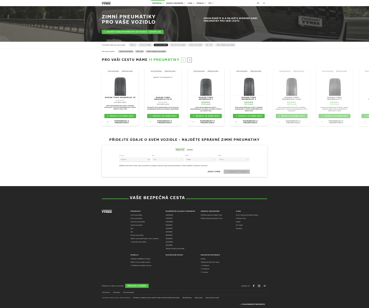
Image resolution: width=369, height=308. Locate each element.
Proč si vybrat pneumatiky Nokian (247, 215)
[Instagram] (259, 286)
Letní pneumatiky (145, 45)
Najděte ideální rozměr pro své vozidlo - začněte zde (134, 32)
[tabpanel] (184, 164)
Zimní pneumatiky (136, 218)
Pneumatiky (157, 3)
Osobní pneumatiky (195, 45)
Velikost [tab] (190, 150)
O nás (190, 3)
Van (131, 232)
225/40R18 (169, 222)
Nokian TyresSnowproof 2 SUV (291, 98)
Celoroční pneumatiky (178, 45)
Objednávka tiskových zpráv (210, 262)
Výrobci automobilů (136, 235)
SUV (131, 228)
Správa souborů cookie (212, 297)
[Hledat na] (264, 3)
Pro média (239, 225)
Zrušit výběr (214, 172)
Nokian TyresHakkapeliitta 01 (163, 98)
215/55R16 (169, 245)
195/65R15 (169, 225)
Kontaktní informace (210, 255)
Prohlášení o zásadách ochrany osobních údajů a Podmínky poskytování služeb (156, 297)
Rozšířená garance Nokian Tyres (211, 215)
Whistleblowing (187, 297)
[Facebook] (253, 286)
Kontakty (239, 228)
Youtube (205, 272)
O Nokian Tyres (241, 218)
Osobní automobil (136, 225)
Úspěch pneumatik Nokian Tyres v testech (144, 238)
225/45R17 (169, 218)
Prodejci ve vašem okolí (122, 116)
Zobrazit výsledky (238, 172)
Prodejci (200, 3)
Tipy (210, 3)
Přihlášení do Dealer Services (141, 265)
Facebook (205, 269)
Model (187, 155)
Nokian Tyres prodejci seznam (140, 262)
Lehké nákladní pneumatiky (225, 45)
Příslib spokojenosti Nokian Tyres (211, 218)
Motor (220, 155)
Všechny (133, 45)
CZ (258, 3)
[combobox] (135, 159)
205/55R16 (169, 215)
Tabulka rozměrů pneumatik (175, 248)
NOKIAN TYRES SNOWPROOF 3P (120, 97)
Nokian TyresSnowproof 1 (206, 98)
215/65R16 (169, 232)
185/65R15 (169, 235)
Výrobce (121, 155)
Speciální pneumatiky (139, 242)
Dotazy (203, 259)
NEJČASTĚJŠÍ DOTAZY (174, 255)
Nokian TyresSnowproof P (334, 98)
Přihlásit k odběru (137, 286)
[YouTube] (264, 286)
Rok (153, 155)
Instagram (205, 265)
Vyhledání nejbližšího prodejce (140, 259)
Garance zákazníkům (174, 3)
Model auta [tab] (180, 150)
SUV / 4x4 (209, 45)
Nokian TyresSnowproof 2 (249, 98)
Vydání (238, 222)
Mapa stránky (198, 297)
